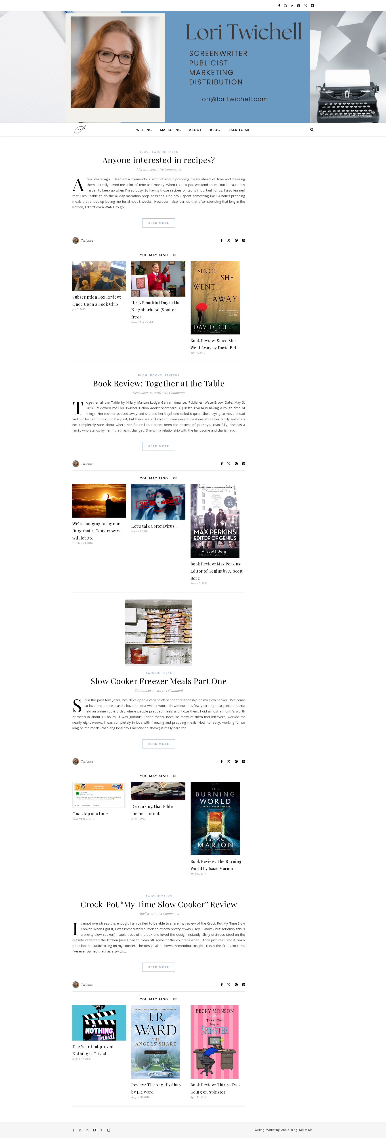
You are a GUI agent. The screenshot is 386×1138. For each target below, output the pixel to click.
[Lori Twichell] (193, 67)
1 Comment (174, 690)
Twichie (87, 240)
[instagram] (285, 6)
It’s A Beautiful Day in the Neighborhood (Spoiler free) (156, 310)
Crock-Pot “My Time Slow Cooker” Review (158, 904)
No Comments (170, 169)
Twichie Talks (164, 152)
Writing (144, 129)
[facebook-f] (279, 6)
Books (156, 375)
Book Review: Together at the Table (158, 383)
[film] (299, 6)
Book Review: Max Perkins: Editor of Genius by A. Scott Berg (217, 571)
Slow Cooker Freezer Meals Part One (159, 680)
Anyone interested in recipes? (159, 159)
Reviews (172, 375)
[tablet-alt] (312, 6)
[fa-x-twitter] (306, 6)
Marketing (170, 129)
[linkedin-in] (292, 6)
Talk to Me (239, 129)
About (195, 129)
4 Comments (169, 913)
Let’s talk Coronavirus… (154, 526)
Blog (215, 129)
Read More (158, 223)
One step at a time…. (92, 813)
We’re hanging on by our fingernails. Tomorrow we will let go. (97, 531)
